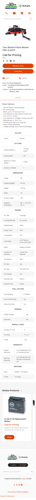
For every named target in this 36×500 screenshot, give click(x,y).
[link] (21, 13)
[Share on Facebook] (4, 61)
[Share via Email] (11, 61)
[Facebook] (14, 485)
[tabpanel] (18, 33)
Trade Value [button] (18, 71)
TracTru (24, 478)
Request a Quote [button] (18, 66)
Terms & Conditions (22, 492)
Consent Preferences (7, 496)
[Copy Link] (14, 61)
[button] (6, 13)
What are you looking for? (13, 19)
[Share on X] (7, 61)
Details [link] (9, 437)
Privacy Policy (12, 492)
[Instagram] (19, 485)
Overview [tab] (18, 97)
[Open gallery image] (18, 33)
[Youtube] (22, 485)
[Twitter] (17, 485)
